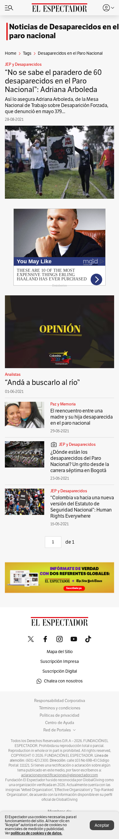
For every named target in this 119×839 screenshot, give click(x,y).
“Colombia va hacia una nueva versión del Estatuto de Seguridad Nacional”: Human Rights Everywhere (82, 507)
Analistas (12, 374)
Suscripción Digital (59, 671)
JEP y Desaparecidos (23, 64)
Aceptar (102, 825)
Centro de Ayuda (59, 723)
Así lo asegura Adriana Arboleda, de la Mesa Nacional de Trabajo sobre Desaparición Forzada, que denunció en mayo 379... (56, 105)
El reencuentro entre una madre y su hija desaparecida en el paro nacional (81, 417)
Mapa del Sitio (60, 651)
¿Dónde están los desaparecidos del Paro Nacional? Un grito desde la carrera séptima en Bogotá (79, 461)
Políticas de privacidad (59, 715)
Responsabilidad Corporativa (59, 701)
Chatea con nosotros (63, 681)
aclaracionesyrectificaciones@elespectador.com (59, 775)
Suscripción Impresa (59, 661)
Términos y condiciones (59, 708)
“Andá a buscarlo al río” (42, 382)
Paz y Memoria (63, 404)
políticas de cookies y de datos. (36, 833)
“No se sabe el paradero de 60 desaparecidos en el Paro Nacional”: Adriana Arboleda (53, 81)
